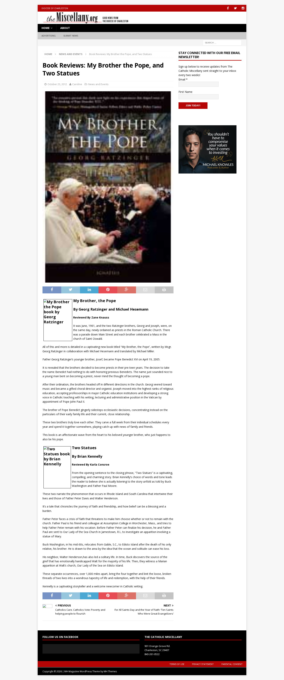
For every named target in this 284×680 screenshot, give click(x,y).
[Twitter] (235, 8)
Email (183, 79)
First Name (185, 92)
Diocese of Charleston (55, 8)
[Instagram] (243, 8)
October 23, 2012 (57, 84)
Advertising (49, 35)
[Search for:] (222, 42)
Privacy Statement (203, 664)
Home (46, 28)
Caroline (77, 84)
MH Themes (110, 671)
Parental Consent (231, 664)
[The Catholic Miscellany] (83, 22)
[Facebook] (227, 8)
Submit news (70, 35)
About (65, 28)
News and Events (98, 84)
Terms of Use (176, 664)
